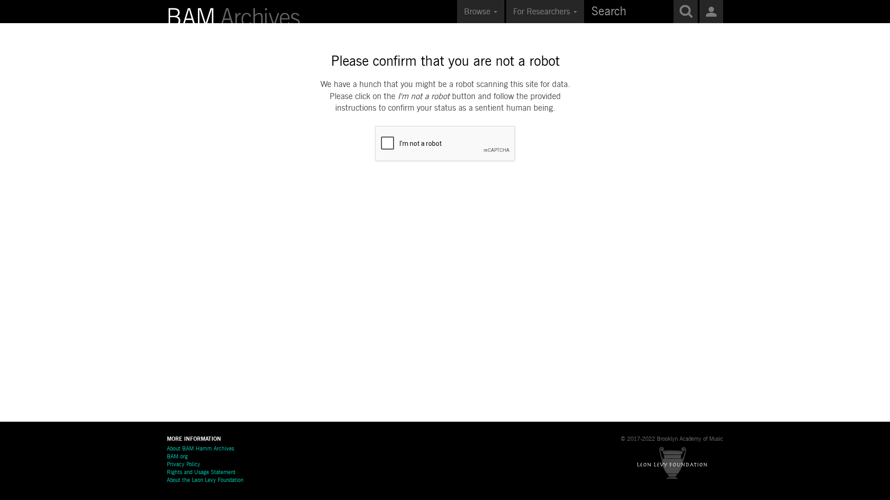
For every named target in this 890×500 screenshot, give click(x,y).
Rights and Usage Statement (201, 472)
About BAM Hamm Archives (200, 449)
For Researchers (542, 12)
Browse (478, 12)
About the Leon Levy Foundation (205, 480)
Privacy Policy (183, 465)
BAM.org (177, 457)
